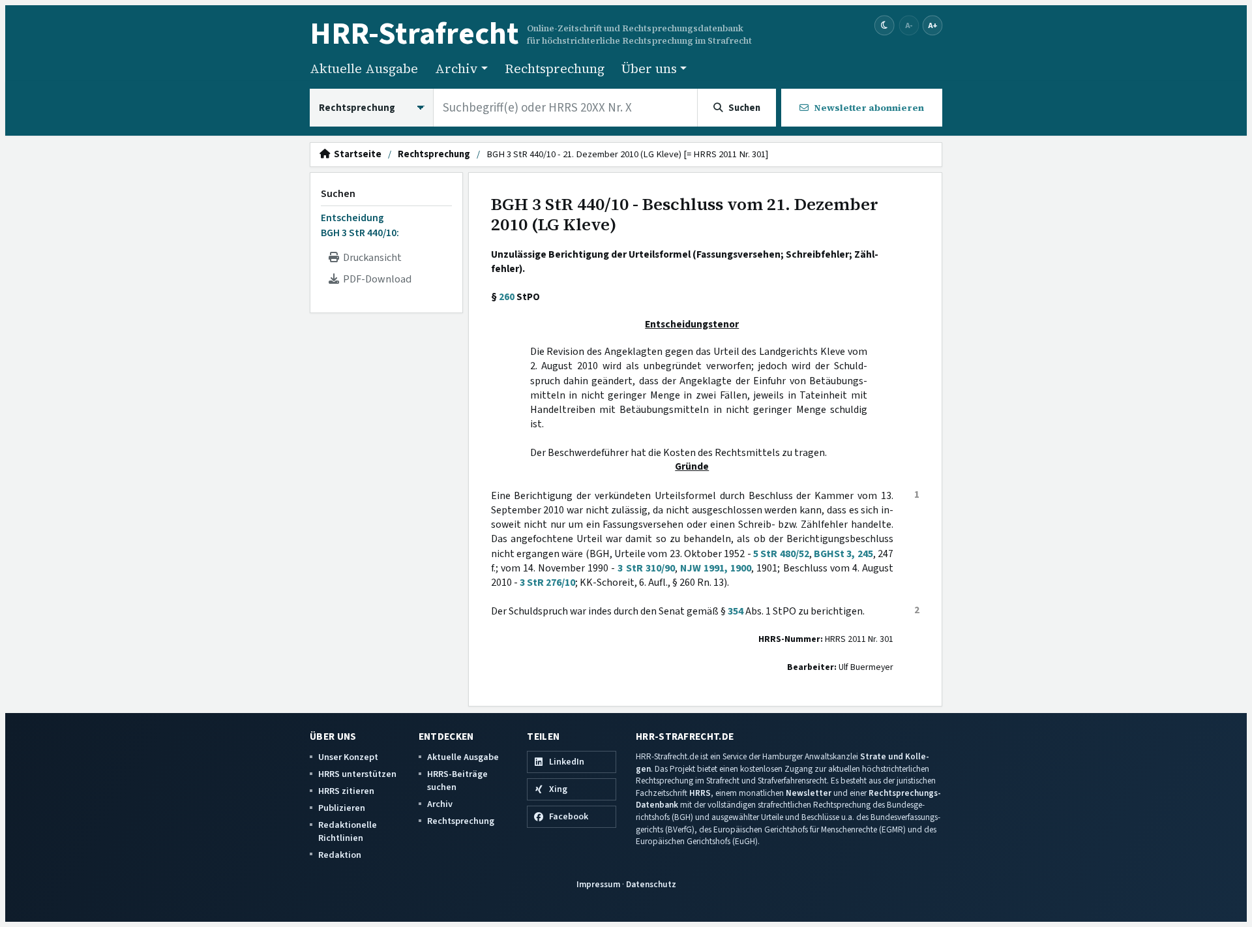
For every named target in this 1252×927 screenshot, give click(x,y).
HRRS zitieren (346, 791)
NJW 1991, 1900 (715, 568)
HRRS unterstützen (357, 774)
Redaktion (339, 855)
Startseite (355, 154)
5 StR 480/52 (781, 554)
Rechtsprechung (554, 68)
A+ (932, 25)
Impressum (598, 884)
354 (735, 611)
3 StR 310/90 (646, 568)
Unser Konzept (348, 757)
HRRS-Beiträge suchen (457, 780)
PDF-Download (375, 279)
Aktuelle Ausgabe (364, 68)
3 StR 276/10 (547, 582)
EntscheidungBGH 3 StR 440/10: (360, 225)
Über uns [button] (649, 68)
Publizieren (341, 808)
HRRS (700, 793)
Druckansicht (370, 258)
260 (506, 297)
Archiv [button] (456, 68)
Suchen (338, 194)
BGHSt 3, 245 (843, 554)
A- (909, 25)
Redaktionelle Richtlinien (347, 831)
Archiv (440, 804)
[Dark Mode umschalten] (884, 26)
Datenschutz (651, 884)
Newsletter (808, 793)
